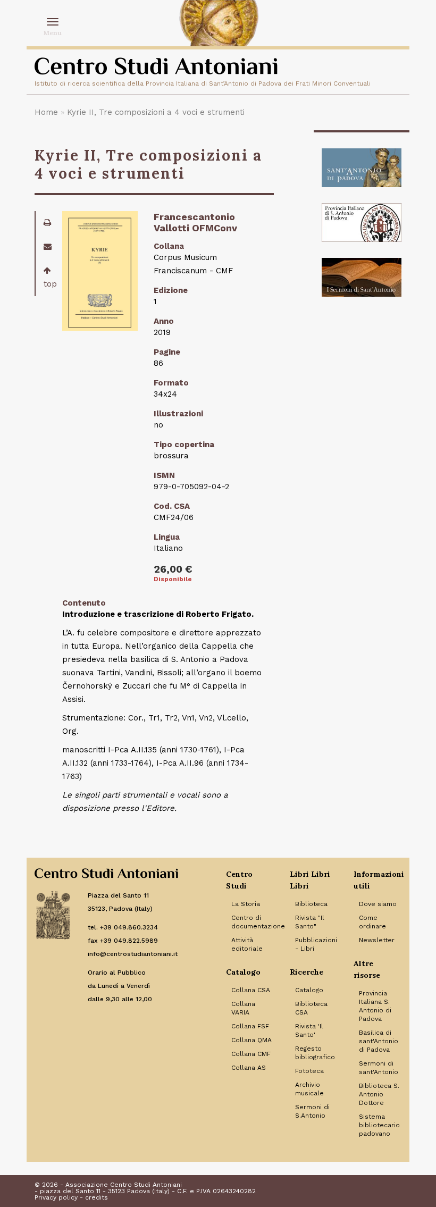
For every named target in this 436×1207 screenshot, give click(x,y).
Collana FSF (250, 1026)
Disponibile (173, 579)
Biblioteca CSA (311, 1008)
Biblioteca (311, 904)
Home (46, 112)
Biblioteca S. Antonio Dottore (379, 1094)
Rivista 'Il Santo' (309, 1030)
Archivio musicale (309, 1089)
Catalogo (309, 990)
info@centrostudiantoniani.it (133, 954)
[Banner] (361, 167)
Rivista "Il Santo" (309, 922)
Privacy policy (56, 1197)
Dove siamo (378, 904)
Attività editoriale (247, 944)
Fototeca (309, 1071)
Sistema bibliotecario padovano (379, 1125)
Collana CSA (250, 990)
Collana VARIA (243, 1008)
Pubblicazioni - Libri (316, 944)
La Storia (245, 904)
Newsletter (377, 940)
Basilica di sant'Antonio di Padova (378, 1041)
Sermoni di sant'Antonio (378, 1068)
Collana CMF (251, 1054)
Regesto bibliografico (315, 1053)
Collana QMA (251, 1040)
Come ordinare (372, 922)
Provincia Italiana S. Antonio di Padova (375, 1006)
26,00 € (173, 569)
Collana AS (248, 1067)
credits (96, 1197)
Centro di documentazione (252, 922)
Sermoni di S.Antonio (312, 1111)
